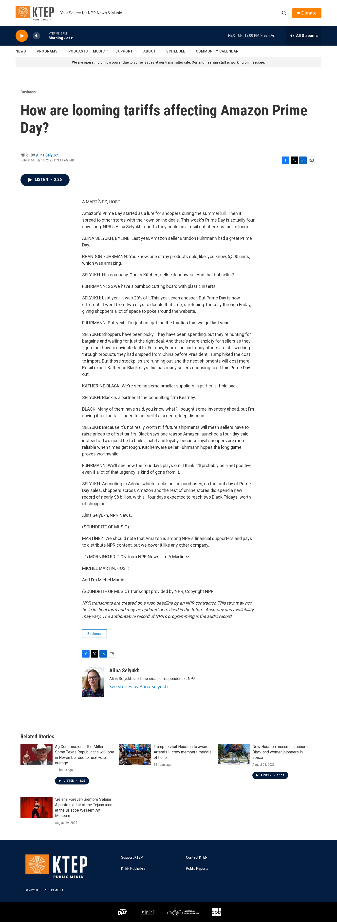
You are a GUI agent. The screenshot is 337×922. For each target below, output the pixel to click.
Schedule (175, 51)
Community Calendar (217, 51)
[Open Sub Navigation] (30, 51)
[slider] (44, 35)
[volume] (36, 35)
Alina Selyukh (47, 155)
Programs (47, 51)
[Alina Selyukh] (93, 682)
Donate (309, 13)
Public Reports (197, 868)
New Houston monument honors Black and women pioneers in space (280, 752)
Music (99, 51)
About (149, 51)
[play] (22, 36)
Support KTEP (132, 857)
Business (28, 91)
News (21, 51)
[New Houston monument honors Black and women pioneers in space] (234, 754)
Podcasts (78, 51)
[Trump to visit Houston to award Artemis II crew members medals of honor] (135, 754)
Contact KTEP (196, 857)
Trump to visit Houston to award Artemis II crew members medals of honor (182, 752)
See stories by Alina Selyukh (138, 686)
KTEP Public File (133, 868)
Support (124, 51)
